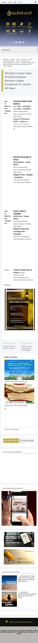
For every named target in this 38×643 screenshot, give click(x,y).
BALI (18, 59)
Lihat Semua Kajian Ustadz (20, 277)
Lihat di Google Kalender (20, 111)
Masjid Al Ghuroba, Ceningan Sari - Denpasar (21, 231)
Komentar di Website (12, 440)
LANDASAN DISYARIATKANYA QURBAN (27, 593)
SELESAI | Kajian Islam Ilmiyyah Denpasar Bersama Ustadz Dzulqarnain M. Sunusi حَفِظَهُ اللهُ (19, 64)
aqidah (13, 59)
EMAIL (15, 2)
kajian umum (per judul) (22, 61)
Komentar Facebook (27, 440)
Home (7, 59)
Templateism (20, 635)
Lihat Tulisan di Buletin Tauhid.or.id (23, 280)
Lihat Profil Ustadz (18, 275)
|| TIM (19, 2)
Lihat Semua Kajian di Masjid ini (22, 182)
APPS (10, 2)
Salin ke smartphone (19, 114)
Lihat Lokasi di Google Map (21, 124)
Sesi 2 (22, 109)
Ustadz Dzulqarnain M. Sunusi (11, 62)
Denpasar (24, 59)
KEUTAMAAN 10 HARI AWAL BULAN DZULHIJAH (26, 577)
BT (15, 635)
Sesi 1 (22, 106)
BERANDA (4, 2)
